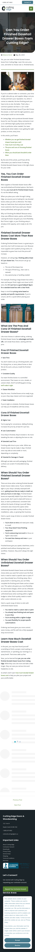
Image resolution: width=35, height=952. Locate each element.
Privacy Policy (7, 851)
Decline (17, 945)
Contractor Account (8, 847)
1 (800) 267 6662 (7, 2)
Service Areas (6, 854)
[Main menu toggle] (31, 9)
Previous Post (17, 800)
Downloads (6, 849)
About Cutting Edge (8, 844)
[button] (27, 2)
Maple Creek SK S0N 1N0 (10, 827)
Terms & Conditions (8, 858)
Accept (17, 940)
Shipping (5, 856)
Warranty (5, 860)
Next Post (17, 805)
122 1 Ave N (6, 823)
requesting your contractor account (14, 882)
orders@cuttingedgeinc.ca (10, 834)
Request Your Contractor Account (15, 889)
